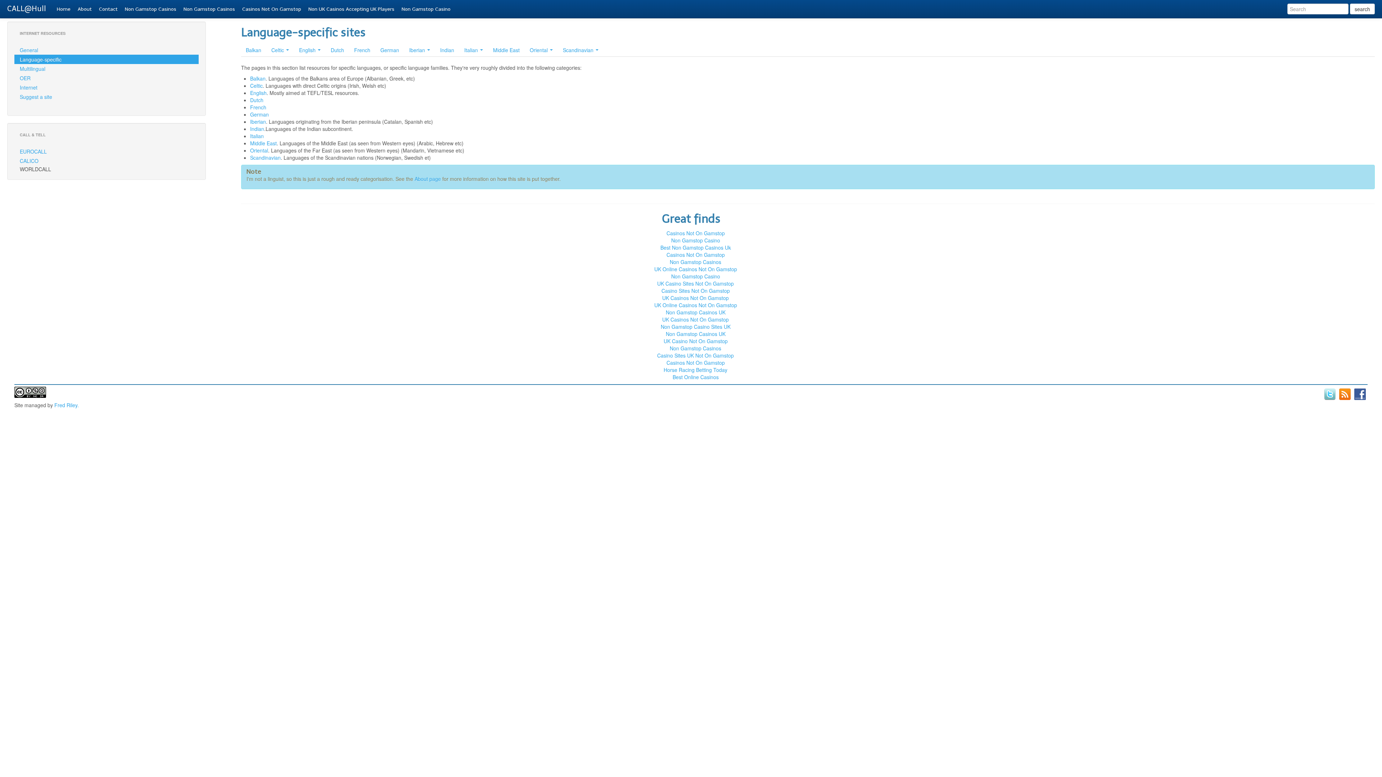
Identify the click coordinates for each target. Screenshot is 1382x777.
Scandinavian (579, 50)
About (85, 9)
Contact (108, 9)
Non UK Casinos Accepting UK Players (351, 9)
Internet (28, 87)
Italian (471, 50)
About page (428, 178)
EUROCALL (33, 151)
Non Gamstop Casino (426, 9)
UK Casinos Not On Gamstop (695, 297)
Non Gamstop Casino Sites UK (696, 326)
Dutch (337, 50)
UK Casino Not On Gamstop (696, 341)
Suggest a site (36, 96)
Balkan (253, 50)
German (389, 50)
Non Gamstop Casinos (150, 9)
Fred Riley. (66, 405)
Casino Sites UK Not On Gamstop (695, 355)
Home (64, 9)
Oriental (539, 50)
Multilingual (32, 68)
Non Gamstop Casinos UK (696, 312)
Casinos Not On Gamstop (271, 9)
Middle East (506, 50)
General (29, 50)
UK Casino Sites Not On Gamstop (695, 283)
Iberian (417, 50)
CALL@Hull (26, 8)
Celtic (278, 50)
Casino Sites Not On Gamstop (695, 290)
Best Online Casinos (696, 377)
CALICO (29, 160)
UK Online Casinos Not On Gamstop (695, 269)
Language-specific (41, 59)
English (308, 50)
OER (25, 78)
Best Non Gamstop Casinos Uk (695, 247)
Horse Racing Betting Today (695, 369)
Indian (447, 50)
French (362, 50)
